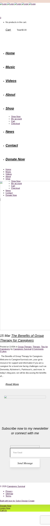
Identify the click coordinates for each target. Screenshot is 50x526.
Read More (12, 384)
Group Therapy (25, 347)
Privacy (9, 491)
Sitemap (9, 493)
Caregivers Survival (22, 349)
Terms (8, 496)
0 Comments (38, 349)
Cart (8, 29)
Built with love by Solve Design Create (17, 501)
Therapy (36, 347)
